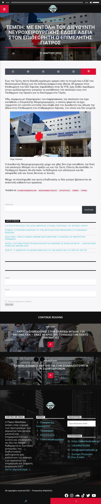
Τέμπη (75, 190)
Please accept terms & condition (19, 301)
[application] (50, 2)
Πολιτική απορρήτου (52, 439)
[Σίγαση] (91, 2)
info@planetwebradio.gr (85, 449)
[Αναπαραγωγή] (3, 2)
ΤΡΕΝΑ (84, 190)
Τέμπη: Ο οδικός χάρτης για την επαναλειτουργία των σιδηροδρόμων (51, 367)
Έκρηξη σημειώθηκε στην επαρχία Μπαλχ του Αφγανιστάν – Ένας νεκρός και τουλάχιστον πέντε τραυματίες (50, 334)
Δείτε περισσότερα (16, 469)
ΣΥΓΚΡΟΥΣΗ (64, 190)
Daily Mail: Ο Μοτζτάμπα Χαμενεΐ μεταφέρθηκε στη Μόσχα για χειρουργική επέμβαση (45, 238)
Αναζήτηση (9, 204)
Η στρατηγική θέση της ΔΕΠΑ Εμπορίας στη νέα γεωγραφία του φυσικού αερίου (46, 226)
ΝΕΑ (49, 21)
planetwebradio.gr (27, 190)
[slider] (96, 2)
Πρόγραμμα (46, 430)
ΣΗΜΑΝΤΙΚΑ (58, 21)
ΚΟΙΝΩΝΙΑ (42, 21)
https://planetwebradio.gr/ (86, 441)
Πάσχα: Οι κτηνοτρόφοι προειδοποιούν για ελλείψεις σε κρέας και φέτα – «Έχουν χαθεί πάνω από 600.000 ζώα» (50, 244)
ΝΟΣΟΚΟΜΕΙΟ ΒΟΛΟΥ (48, 190)
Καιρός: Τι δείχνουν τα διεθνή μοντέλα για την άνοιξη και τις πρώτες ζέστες (46, 250)
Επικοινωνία (47, 435)
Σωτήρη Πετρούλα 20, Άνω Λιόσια (80, 456)
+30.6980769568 (81, 445)
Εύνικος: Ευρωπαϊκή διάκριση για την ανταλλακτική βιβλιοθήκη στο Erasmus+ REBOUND (46, 231)
